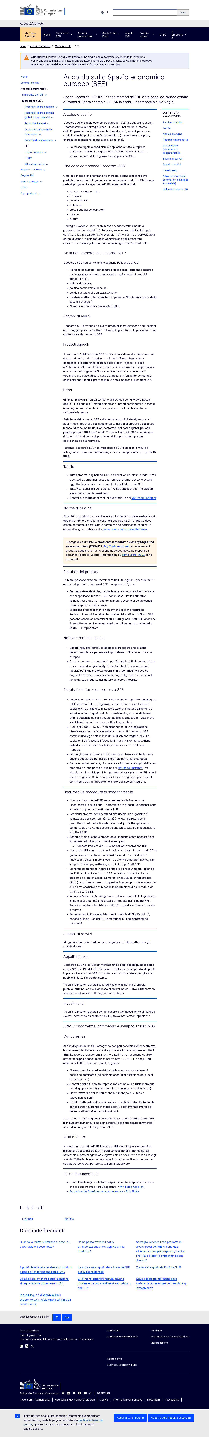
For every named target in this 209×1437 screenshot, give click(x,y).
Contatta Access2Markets (122, 1336)
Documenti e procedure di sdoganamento (171, 149)
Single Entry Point (109, 35)
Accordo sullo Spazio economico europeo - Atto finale (104, 1191)
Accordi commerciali (85, 35)
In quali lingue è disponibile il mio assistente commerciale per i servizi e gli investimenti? (45, 1299)
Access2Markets (29, 1330)
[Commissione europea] (44, 10)
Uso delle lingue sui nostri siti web (75, 1399)
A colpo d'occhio (173, 122)
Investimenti (170, 170)
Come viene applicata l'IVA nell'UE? (158, 1267)
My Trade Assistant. (130, 767)
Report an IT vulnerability (35, 1399)
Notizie (69, 1219)
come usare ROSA (133, 554)
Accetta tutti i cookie (130, 1417)
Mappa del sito (159, 1342)
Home (46, 34)
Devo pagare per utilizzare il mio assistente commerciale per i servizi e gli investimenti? (161, 1283)
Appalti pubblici (172, 164)
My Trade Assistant (30, 35)
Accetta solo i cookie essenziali (171, 1417)
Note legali (153, 1399)
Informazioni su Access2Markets (170, 1336)
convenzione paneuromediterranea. (125, 529)
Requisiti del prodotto (175, 139)
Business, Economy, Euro (122, 1364)
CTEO (163, 34)
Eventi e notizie (144, 35)
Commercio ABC (62, 35)
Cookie (104, 1399)
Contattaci (103, 1392)
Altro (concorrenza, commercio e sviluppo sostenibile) (175, 179)
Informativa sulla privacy (127, 1399)
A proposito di (177, 34)
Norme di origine (172, 133)
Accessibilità (172, 1399)
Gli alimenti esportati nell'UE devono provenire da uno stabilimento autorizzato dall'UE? (104, 1283)
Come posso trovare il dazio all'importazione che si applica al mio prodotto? (101, 1246)
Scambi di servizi (172, 158)
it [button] (107, 12)
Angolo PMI (129, 35)
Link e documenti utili (175, 189)
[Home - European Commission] (42, 1385)
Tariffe (167, 128)
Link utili (27, 1219)
